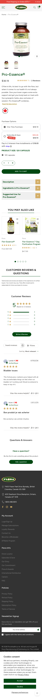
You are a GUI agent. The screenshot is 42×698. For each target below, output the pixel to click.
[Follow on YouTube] (11, 507)
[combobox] (28, 351)
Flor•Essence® (8, 242)
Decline (20, 687)
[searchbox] (12, 345)
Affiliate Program (8, 541)
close (38, 2)
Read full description (9, 104)
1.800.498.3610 (11, 502)
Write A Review (22, 334)
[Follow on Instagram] (7, 507)
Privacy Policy (23, 675)
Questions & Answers (21, 440)
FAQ (3, 581)
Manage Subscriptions (10, 525)
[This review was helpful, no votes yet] (32, 393)
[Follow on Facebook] (3, 507)
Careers (5, 577)
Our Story (5, 562)
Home (4, 14)
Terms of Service (8, 609)
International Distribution (11, 573)
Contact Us (6, 533)
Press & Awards (8, 569)
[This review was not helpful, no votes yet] (36, 393)
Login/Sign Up (7, 522)
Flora (3, 238)
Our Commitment (8, 565)
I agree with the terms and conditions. (19, 635)
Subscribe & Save (8, 558)
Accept (20, 681)
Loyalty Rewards (8, 529)
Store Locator (7, 554)
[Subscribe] (38, 629)
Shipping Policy (7, 601)
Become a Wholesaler (10, 537)
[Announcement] (18, 2)
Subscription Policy (9, 605)
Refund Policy (7, 598)
